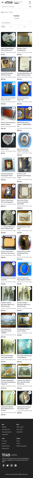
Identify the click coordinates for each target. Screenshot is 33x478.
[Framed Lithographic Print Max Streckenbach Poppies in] (8, 371)
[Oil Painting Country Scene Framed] (24, 320)
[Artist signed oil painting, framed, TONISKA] (8, 320)
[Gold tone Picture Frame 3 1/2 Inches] (24, 140)
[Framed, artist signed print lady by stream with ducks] (24, 371)
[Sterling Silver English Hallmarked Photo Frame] (24, 242)
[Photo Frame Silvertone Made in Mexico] (8, 113)
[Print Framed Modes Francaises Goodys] (8, 346)
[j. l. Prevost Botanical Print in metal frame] (8, 217)
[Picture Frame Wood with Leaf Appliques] (8, 191)
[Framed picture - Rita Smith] (24, 217)
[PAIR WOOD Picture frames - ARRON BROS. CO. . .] (24, 113)
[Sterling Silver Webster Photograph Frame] (24, 397)
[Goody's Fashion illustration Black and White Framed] (8, 293)
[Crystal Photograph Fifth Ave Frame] (8, 64)
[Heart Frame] (8, 140)
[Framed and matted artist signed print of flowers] (8, 397)
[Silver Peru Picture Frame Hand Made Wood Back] (24, 191)
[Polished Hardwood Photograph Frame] (8, 164)
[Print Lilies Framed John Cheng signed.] (24, 346)
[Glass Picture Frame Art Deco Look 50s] (8, 88)
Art (6, 12)
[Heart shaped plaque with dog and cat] (8, 39)
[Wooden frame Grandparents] (24, 39)
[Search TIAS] (30, 6)
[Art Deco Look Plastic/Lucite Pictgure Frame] (24, 164)
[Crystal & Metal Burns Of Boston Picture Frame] (24, 64)
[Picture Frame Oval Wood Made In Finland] (24, 269)
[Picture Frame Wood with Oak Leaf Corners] (8, 242)
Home (2, 12)
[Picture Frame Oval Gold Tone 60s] (8, 269)
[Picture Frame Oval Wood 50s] (24, 88)
